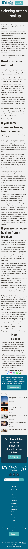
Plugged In (14, 503)
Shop (14, 520)
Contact (14, 492)
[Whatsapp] (17, 372)
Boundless (14, 506)
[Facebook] (8, 372)
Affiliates (14, 500)
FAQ (14, 517)
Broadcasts (14, 515)
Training (14, 497)
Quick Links (14, 509)
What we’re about (14, 489)
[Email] (20, 372)
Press (14, 495)
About (14, 486)
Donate (19, 3)
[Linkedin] (14, 372)
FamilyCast (14, 512)
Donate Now (14, 387)
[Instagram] (11, 372)
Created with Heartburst (15, 546)
